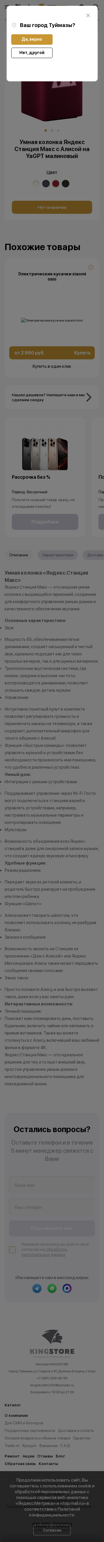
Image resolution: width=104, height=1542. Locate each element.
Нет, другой (31, 52)
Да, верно (32, 39)
